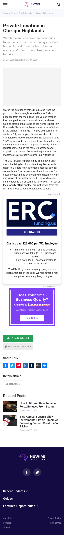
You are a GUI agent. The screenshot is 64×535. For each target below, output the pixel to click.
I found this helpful (20, 338)
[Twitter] (37, 472)
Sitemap (7, 527)
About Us (7, 518)
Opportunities (13, 383)
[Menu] (5, 4)
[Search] (59, 4)
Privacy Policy (54, 518)
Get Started (32, 232)
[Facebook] (27, 472)
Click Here (32, 317)
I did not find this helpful (19, 346)
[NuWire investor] (32, 5)
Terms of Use (54, 523)
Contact (7, 523)
